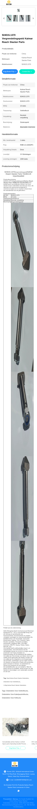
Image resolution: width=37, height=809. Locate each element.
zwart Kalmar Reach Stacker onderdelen (18, 678)
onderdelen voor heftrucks (11, 698)
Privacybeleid (7, 799)
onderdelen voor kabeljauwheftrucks (15, 694)
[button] (4, 730)
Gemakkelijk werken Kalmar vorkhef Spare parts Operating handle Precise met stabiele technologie (15, 743)
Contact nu (26, 71)
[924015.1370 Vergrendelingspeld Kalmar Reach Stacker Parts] (18, 10)
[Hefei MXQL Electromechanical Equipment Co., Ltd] (9, 2)
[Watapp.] (19, 791)
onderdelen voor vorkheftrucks (11, 681)
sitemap (15, 799)
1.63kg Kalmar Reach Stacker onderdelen (14, 685)
